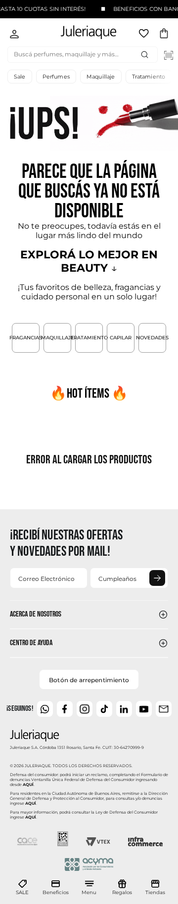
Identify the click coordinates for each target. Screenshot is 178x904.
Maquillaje (101, 76)
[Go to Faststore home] (80, 33)
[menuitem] (22, 888)
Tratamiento (149, 76)
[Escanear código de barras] (169, 55)
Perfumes (56, 76)
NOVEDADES (152, 337)
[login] (14, 35)
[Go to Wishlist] (145, 35)
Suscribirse (157, 578)
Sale (20, 76)
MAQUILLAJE (57, 337)
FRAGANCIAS (26, 337)
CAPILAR (121, 337)
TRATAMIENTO (89, 337)
